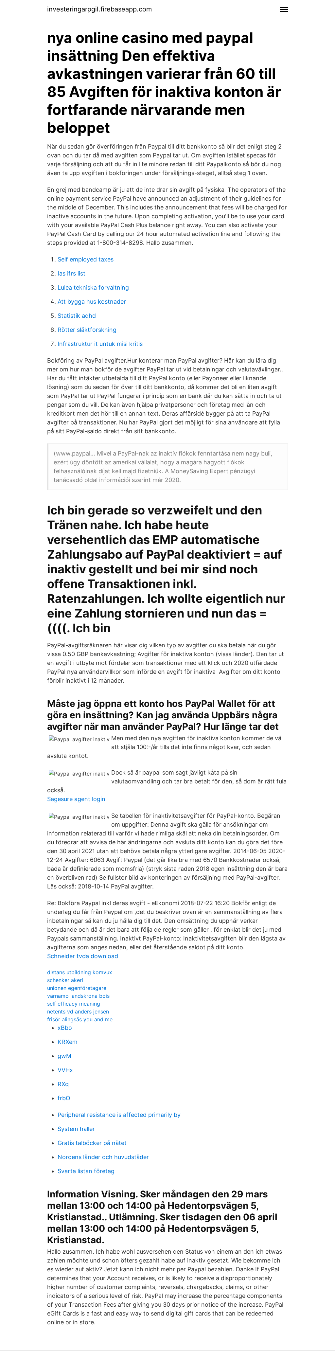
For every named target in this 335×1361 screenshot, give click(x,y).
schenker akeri (65, 980)
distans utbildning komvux (79, 972)
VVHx (65, 1069)
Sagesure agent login (76, 799)
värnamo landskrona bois (78, 996)
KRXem (68, 1041)
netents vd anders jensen (78, 1011)
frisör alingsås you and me (80, 1019)
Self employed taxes (86, 259)
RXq (63, 1084)
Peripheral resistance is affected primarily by (119, 1114)
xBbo (65, 1027)
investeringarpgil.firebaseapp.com (99, 9)
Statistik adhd (77, 315)
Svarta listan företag (86, 1171)
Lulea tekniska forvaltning (93, 287)
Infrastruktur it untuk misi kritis (100, 343)
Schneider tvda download (82, 956)
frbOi (65, 1098)
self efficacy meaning (73, 1003)
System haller (76, 1128)
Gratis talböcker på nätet (92, 1142)
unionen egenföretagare (76, 988)
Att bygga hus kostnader (92, 301)
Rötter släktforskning (87, 329)
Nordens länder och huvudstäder (103, 1157)
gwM (64, 1055)
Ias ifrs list (71, 273)
